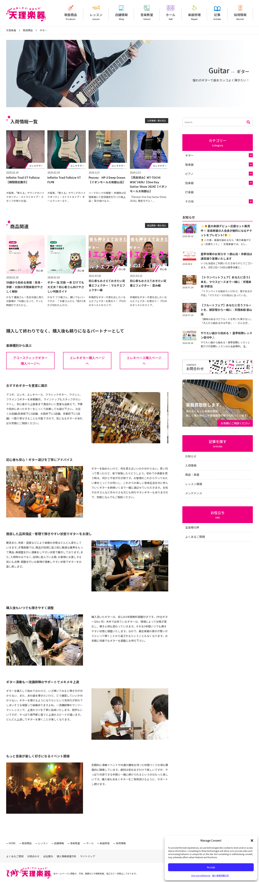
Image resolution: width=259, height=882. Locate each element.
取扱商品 (70, 16)
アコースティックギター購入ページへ (30, 360)
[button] (252, 840)
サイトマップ (87, 856)
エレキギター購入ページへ (87, 360)
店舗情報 (121, 16)
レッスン (96, 16)
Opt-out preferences (200, 875)
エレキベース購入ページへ (144, 360)
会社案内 (48, 856)
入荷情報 (190, 465)
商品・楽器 (192, 474)
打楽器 (189, 192)
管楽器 (189, 164)
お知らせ (190, 456)
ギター (189, 155)
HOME (12, 843)
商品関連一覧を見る (156, 225)
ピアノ (189, 174)
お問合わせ (33, 856)
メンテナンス (193, 493)
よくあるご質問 (195, 537)
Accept (211, 867)
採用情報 (240, 16)
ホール (170, 16)
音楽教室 (146, 16)
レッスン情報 (193, 484)
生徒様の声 (192, 527)
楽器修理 (194, 16)
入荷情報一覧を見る (156, 120)
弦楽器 (189, 183)
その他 (189, 201)
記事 (217, 16)
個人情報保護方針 (220, 875)
